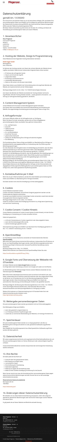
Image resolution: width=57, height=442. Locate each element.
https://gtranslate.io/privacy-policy (12, 295)
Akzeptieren (4, 439)
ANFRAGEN (50, 3)
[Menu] (4, 2)
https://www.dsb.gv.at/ (9, 386)
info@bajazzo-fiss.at (12, 49)
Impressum (28, 441)
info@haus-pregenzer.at (9, 421)
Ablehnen (12, 439)
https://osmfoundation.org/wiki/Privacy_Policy (16, 253)
